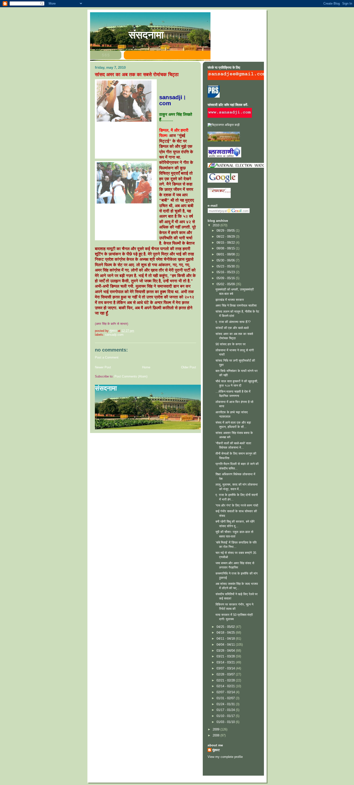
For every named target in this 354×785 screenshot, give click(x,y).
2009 (216, 729)
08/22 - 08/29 (226, 236)
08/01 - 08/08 (226, 254)
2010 (216, 225)
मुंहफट (216, 750)
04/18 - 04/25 (226, 632)
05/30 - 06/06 (226, 260)
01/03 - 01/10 (226, 722)
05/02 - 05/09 (226, 284)
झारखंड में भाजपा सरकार (230, 300)
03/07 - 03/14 (226, 668)
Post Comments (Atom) (130, 376)
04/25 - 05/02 (226, 627)
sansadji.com (114, 334)
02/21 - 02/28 (226, 680)
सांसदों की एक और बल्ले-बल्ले (232, 328)
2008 (216, 735)
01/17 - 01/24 (226, 710)
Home (146, 367)
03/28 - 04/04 (226, 650)
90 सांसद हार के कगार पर (231, 344)
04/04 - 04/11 (226, 644)
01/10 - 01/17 (226, 716)
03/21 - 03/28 (226, 656)
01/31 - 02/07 (226, 698)
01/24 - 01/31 (226, 704)
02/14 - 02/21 (226, 686)
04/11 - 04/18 (226, 638)
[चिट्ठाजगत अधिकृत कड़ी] (224, 125)
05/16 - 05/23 (226, 272)
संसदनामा (146, 35)
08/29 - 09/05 (226, 230)
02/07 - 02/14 (226, 692)
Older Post (188, 367)
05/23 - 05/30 (226, 266)
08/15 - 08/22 (226, 242)
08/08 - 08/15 (226, 248)
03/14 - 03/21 (226, 662)
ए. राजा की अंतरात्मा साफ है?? (233, 322)
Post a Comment (106, 357)
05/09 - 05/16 (226, 278)
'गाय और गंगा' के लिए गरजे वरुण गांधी (237, 505)
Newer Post (103, 367)
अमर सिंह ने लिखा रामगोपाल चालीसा (236, 305)
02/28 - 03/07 (226, 674)
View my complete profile (225, 757)
